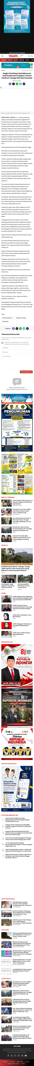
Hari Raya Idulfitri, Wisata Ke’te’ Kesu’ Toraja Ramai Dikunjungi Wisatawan (25, 586)
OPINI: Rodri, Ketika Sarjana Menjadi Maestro (21, 633)
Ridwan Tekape (16, 81)
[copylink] (24, 84)
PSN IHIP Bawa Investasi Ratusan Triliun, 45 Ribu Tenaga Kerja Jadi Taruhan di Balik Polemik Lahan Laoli (22, 904)
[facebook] (10, 84)
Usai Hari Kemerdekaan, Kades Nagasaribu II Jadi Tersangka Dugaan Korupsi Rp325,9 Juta (17, 819)
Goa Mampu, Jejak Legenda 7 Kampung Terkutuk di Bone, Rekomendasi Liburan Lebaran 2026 (8, 587)
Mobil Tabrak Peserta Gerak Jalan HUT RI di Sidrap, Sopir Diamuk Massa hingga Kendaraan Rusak (18, 856)
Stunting (5, 321)
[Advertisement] (17, 879)
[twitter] (13, 84)
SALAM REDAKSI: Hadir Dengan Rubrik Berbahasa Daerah (22, 970)
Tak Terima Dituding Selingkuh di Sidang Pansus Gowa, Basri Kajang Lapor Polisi (18, 838)
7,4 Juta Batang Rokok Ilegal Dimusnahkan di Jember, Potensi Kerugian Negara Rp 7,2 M (18, 844)
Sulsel (3, 70)
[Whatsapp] (15, 1055)
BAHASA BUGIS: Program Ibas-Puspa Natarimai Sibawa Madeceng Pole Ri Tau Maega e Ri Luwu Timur (23, 953)
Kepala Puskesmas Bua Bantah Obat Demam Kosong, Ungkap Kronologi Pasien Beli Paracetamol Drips (18, 832)
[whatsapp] (17, 84)
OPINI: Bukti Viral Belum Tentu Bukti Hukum (22, 616)
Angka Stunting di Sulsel (22, 318)
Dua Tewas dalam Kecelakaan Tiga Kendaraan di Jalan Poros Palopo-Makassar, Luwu (22, 1010)
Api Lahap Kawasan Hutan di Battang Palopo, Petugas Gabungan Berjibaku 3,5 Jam (22, 519)
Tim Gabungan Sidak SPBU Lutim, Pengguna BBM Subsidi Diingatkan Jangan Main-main (22, 1018)
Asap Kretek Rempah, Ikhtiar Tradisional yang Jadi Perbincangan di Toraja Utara (18, 850)
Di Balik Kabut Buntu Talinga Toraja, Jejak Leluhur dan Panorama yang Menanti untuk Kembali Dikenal (15, 568)
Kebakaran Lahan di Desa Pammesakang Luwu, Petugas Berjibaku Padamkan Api (22, 528)
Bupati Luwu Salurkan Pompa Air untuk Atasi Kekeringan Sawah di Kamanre (22, 1027)
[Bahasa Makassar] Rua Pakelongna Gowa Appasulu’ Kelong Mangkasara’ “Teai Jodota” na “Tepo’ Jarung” (22, 944)
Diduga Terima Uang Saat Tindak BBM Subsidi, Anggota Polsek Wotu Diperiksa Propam (18, 826)
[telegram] (20, 84)
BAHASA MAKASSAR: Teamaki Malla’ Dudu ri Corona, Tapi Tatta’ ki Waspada (22, 961)
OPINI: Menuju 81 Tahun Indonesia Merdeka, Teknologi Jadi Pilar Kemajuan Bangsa (22, 607)
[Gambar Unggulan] (17, 99)
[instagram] (18, 1055)
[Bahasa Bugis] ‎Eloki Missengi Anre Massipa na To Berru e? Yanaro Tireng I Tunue (22, 934)
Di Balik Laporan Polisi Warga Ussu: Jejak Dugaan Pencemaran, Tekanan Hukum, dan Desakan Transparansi (22, 922)
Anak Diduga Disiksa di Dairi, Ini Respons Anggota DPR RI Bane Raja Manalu (23, 502)
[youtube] (25, 1055)
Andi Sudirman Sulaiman (8, 318)
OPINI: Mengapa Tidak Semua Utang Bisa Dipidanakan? (22, 624)
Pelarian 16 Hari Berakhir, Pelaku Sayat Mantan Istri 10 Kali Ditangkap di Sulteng (22, 537)
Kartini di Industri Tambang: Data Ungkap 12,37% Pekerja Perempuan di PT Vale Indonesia (22, 913)
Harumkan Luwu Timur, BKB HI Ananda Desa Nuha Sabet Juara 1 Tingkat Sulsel (22, 511)
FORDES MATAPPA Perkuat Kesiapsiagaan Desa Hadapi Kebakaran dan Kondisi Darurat (22, 1002)
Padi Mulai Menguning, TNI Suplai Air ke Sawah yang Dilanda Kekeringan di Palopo (22, 1036)
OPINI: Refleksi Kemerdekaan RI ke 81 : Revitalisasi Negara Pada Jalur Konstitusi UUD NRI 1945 (23, 598)
